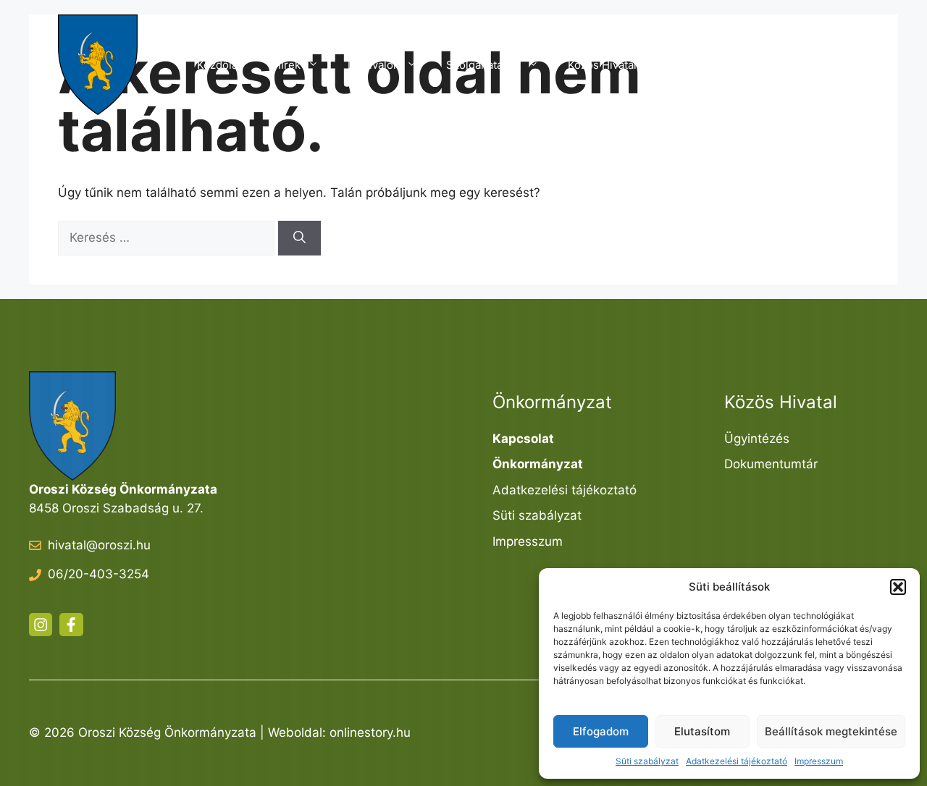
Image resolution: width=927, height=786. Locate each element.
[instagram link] (40, 624)
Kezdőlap (220, 65)
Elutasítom (702, 731)
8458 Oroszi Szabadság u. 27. (116, 508)
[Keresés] (299, 238)
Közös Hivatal (602, 65)
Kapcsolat (830, 65)
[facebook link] (71, 624)
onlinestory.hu (370, 732)
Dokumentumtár (771, 464)
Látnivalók (373, 65)
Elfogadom (601, 731)
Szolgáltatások (483, 65)
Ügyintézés (756, 438)
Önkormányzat (721, 65)
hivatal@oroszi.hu (99, 545)
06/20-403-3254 (98, 574)
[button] (898, 587)
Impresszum (818, 761)
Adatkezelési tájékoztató (736, 761)
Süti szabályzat (647, 761)
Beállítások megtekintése (831, 731)
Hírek (287, 65)
